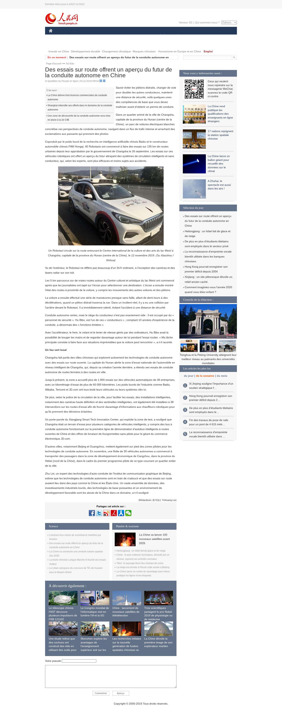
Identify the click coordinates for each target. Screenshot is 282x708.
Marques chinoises (144, 51)
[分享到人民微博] (114, 513)
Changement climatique (116, 51)
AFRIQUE (107, 36)
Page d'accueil (53, 63)
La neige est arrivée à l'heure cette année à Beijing (142, 567)
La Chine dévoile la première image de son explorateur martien (158, 642)
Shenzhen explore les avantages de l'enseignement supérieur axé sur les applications (94, 646)
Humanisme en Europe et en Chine (179, 51)
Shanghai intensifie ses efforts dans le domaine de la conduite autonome (80, 107)
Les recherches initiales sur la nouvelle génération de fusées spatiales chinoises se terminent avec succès (126, 646)
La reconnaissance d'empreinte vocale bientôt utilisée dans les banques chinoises (208, 256)
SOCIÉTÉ (159, 36)
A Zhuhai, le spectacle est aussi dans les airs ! (219, 184)
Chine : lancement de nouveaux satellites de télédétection (125, 611)
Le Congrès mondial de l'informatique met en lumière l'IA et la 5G (95, 611)
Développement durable (85, 51)
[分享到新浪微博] (106, 513)
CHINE (55, 36)
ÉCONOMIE (72, 36)
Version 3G (185, 22)
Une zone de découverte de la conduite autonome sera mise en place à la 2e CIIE (79, 117)
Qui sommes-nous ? (207, 22)
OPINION (57, 43)
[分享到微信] (128, 513)
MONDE (90, 36)
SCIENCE (123, 36)
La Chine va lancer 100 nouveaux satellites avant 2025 (154, 539)
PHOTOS (74, 43)
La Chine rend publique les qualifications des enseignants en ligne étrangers (220, 114)
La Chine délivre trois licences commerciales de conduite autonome (77, 97)
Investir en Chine (59, 51)
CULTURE (141, 36)
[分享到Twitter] (99, 513)
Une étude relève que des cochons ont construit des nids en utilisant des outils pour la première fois (63, 646)
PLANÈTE (176, 36)
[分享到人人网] (121, 513)
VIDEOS (89, 43)
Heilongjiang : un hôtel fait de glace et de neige (141, 550)
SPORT (192, 36)
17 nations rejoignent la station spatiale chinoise (220, 135)
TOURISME (208, 36)
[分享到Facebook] (92, 513)
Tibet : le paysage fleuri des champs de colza (139, 563)
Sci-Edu (70, 63)
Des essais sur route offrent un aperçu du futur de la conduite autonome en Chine (208, 221)
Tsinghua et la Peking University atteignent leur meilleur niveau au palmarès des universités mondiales (208, 359)
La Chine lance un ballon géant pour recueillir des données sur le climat (219, 164)
